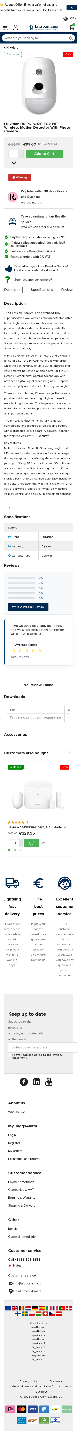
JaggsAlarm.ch (38, 1343)
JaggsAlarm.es (38, 1355)
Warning (21, 177)
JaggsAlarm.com (38, 1327)
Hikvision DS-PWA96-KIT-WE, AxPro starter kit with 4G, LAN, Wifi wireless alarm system (38, 827)
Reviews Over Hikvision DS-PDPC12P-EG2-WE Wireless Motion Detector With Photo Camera (38, 630)
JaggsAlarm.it (38, 1351)
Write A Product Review (28, 607)
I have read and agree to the (37, 1056)
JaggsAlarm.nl (38, 1331)
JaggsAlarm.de (38, 1335)
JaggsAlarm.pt (39, 1359)
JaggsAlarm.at (38, 1339)
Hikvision (13, 47)
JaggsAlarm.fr (38, 1347)
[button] (62, 752)
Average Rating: (26, 644)
